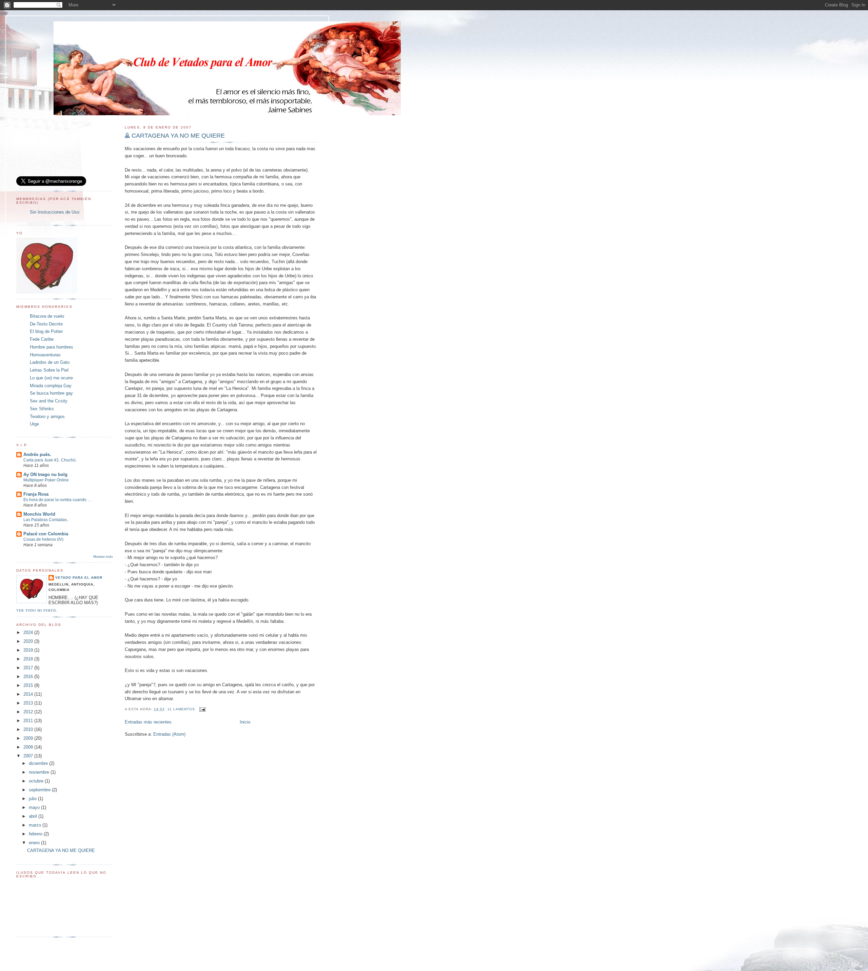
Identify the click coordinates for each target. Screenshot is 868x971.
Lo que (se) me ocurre (51, 377)
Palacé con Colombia (45, 533)
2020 (28, 641)
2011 (28, 720)
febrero (36, 833)
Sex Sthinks (42, 408)
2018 (28, 658)
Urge (34, 424)
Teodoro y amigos (47, 416)
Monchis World (39, 514)
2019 (28, 650)
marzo (35, 825)
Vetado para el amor (78, 577)
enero (35, 842)
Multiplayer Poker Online (46, 480)
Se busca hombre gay (51, 393)
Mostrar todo (103, 556)
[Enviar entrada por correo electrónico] (201, 709)
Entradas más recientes (148, 722)
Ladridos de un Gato (50, 362)
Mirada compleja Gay (51, 385)
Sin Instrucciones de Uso (54, 212)
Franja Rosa (35, 494)
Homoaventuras (45, 354)
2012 (28, 711)
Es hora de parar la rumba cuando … (57, 499)
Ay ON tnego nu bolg (45, 474)
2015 (28, 685)
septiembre (40, 789)
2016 (28, 676)
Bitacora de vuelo (47, 316)
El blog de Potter (46, 331)
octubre (37, 781)
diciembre (39, 763)
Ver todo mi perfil (36, 610)
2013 (28, 703)
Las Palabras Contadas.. (46, 519)
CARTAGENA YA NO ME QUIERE (178, 135)
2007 (28, 755)
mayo (35, 807)
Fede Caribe (42, 339)
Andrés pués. (37, 454)
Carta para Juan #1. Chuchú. (50, 460)
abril (33, 816)
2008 (28, 747)
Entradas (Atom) (169, 734)
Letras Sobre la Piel (49, 370)
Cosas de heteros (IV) (43, 539)
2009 (28, 738)
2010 (28, 729)
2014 (28, 694)
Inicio (245, 722)
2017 (28, 667)
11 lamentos (181, 709)
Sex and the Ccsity (48, 400)
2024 (28, 632)
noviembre (40, 772)
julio (33, 798)
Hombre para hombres (51, 347)
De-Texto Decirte (46, 323)
